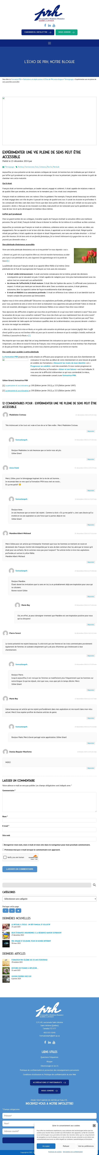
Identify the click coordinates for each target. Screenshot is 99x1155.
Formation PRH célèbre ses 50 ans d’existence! (29, 960)
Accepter (46, 1146)
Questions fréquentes (49, 1057)
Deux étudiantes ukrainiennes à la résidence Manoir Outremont (36, 933)
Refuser (66, 1146)
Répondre (91, 431)
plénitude (56, 167)
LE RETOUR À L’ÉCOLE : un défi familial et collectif (30, 924)
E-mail (5, 826)
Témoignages (9, 167)
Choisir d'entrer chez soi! (21, 976)
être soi (49, 167)
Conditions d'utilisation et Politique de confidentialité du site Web (49, 1074)
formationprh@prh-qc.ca (49, 1035)
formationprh (21, 440)
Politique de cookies (55, 1152)
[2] (29, 335)
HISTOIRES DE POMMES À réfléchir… (24, 968)
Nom (5, 816)
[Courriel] (18, 910)
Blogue (49, 1061)
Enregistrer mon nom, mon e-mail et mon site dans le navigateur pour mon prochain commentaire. (47, 845)
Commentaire (8, 790)
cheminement (29, 167)
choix (37, 167)
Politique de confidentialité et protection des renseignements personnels (49, 1070)
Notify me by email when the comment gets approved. (31, 849)
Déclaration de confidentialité (73, 1152)
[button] (94, 1125)
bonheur (21, 167)
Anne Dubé (14, 468)
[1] (8, 261)
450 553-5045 (49, 1032)
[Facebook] (5, 910)
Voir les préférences (86, 1146)
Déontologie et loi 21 (49, 1066)
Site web (6, 835)
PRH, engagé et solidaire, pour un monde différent (31, 941)
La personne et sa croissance (16, 385)
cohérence (42, 167)
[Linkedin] (12, 910)
